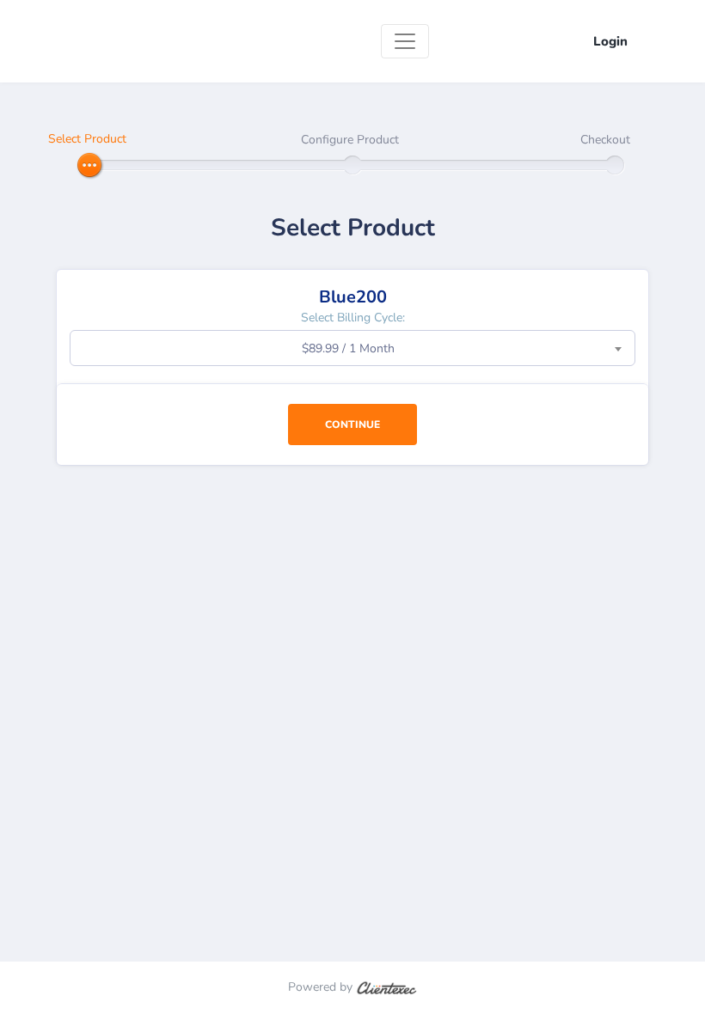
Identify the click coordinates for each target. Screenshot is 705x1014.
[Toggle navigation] (405, 41)
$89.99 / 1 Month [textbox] (348, 348)
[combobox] (352, 348)
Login (610, 41)
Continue (352, 424)
